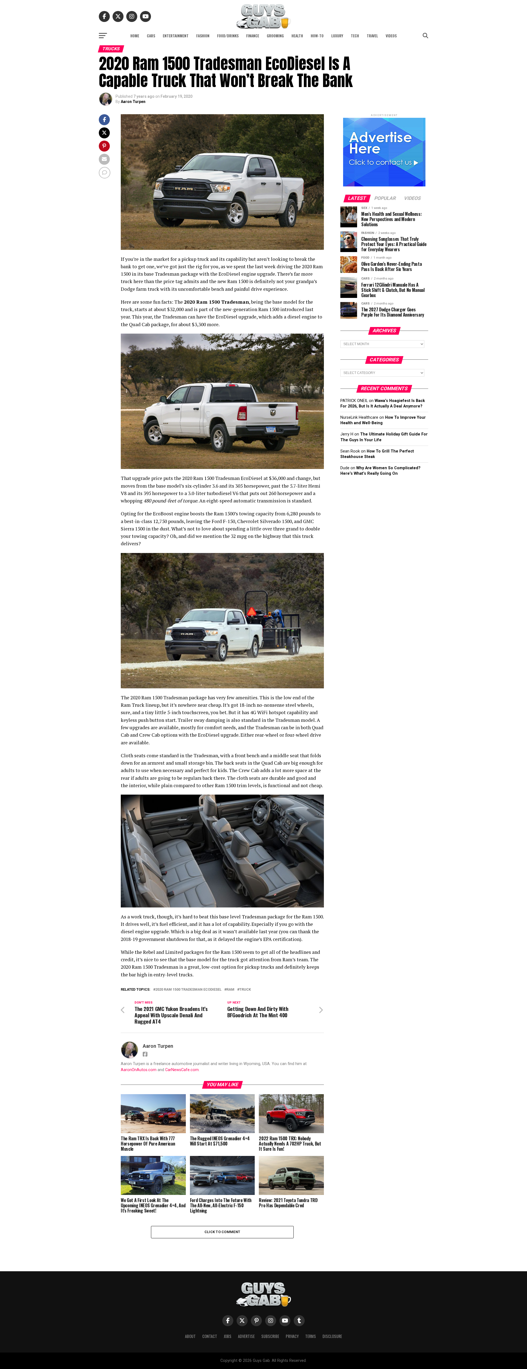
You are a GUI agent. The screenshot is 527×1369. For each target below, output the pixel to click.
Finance (252, 35)
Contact (209, 1336)
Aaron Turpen (133, 101)
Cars (151, 35)
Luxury (337, 35)
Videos (391, 35)
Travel (372, 35)
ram (230, 989)
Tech (355, 35)
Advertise (246, 1336)
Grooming (275, 35)
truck (245, 989)
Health (297, 35)
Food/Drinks (228, 35)
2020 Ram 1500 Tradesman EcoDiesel (188, 989)
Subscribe (270, 1336)
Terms (310, 1336)
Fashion (202, 35)
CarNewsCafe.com (182, 1070)
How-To (317, 35)
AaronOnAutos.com (138, 1070)
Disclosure (332, 1336)
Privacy (292, 1336)
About (190, 1336)
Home (134, 35)
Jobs (227, 1336)
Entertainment (176, 35)
